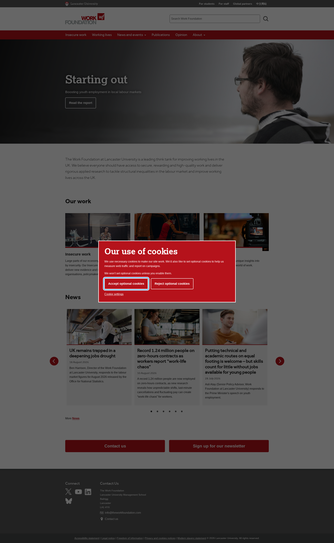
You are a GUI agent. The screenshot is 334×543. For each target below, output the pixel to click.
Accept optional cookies (126, 283)
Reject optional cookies (172, 283)
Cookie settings (114, 294)
